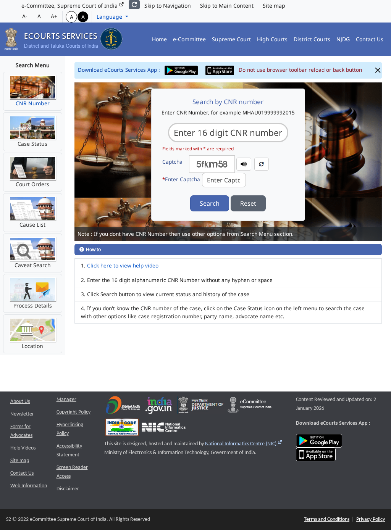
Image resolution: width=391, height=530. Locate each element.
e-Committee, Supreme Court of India (70, 5)
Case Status (32, 143)
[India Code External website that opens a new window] (122, 429)
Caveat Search (33, 265)
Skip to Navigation (167, 5)
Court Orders (32, 184)
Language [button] (110, 16)
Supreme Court (231, 39)
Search (210, 203)
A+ (54, 16)
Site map (274, 5)
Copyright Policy (73, 412)
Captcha (172, 161)
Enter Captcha (181, 179)
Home (159, 39)
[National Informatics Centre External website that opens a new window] (163, 429)
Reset (248, 203)
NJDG (343, 39)
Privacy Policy (370, 519)
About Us (20, 401)
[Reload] (134, 4)
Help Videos (23, 448)
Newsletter (22, 414)
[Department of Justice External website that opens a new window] (201, 406)
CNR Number (33, 103)
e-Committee (189, 39)
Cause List (32, 224)
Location (32, 346)
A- (24, 16)
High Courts (272, 39)
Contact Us (369, 39)
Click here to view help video (122, 265)
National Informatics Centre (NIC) (244, 443)
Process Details (32, 305)
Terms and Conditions (326, 519)
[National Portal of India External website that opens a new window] (159, 406)
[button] (243, 163)
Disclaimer (68, 489)
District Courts (312, 39)
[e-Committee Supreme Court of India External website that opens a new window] (249, 406)
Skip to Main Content (227, 5)
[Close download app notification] (377, 70)
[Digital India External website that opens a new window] (123, 406)
